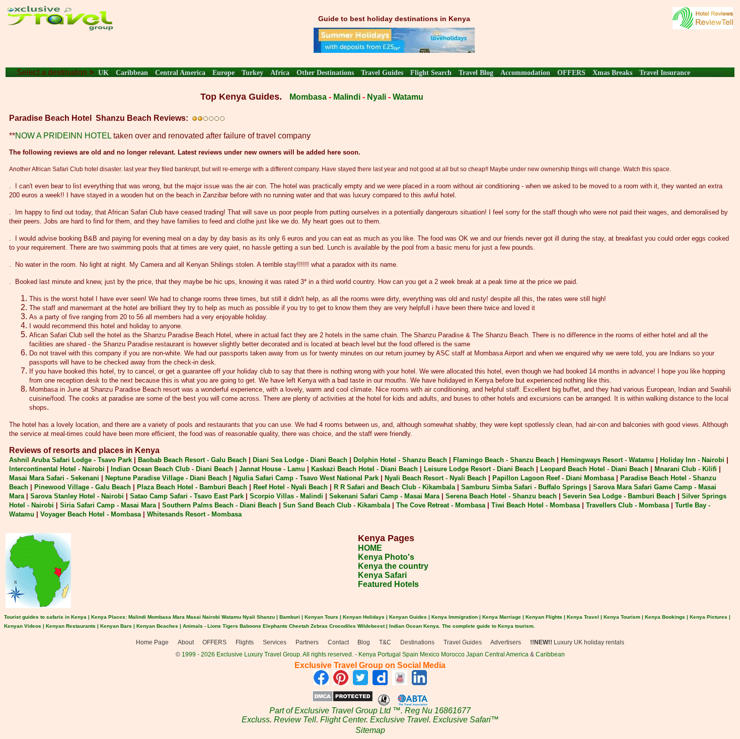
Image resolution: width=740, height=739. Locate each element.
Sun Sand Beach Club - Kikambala (336, 505)
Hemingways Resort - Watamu (607, 460)
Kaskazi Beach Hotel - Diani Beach (364, 469)
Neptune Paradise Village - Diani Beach (166, 478)
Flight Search (431, 73)
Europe (223, 73)
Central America (180, 73)
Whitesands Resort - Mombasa (194, 514)
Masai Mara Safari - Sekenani (54, 478)
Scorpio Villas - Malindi (286, 496)
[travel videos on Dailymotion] (380, 682)
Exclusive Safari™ (466, 719)
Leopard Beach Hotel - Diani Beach (594, 469)
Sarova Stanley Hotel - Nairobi (77, 496)
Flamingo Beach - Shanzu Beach (504, 460)
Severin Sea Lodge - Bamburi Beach (619, 496)
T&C (385, 642)
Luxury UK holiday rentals (577, 642)
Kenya (367, 654)
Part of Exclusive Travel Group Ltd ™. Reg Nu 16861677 (370, 710)
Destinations (417, 642)
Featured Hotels (388, 584)
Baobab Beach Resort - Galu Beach (192, 460)
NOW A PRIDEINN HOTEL (63, 135)
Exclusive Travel (399, 719)
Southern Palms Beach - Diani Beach (219, 505)
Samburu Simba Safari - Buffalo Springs (524, 487)
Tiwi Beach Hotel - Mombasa (535, 505)
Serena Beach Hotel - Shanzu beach (501, 496)
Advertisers (505, 642)
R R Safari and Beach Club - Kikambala (394, 487)
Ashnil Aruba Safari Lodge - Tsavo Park (70, 460)
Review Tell (295, 719)
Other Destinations (325, 73)
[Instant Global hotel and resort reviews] (703, 26)
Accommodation (525, 73)
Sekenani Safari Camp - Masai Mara (384, 496)
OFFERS (571, 73)
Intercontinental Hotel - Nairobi (57, 469)
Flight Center (343, 719)
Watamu (408, 97)
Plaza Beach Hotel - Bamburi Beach (192, 487)
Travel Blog (476, 73)
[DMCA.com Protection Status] (342, 699)
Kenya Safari (382, 575)
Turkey (252, 73)
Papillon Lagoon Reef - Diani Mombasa (553, 478)
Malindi (346, 97)
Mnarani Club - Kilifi (685, 469)
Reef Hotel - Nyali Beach (290, 487)
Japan (474, 654)
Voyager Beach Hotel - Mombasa (90, 514)
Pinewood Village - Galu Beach (82, 487)
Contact (338, 642)
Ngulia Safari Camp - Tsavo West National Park (306, 478)
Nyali (376, 97)
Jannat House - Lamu (272, 469)
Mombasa (308, 97)
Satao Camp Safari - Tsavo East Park (187, 496)
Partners (307, 642)
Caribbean (132, 73)
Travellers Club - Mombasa (627, 505)
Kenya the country (393, 566)
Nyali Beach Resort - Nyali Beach (435, 478)
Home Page (152, 642)
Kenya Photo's (386, 557)
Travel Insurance (664, 73)
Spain (410, 654)
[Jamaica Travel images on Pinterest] (340, 682)
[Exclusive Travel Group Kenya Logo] (60, 28)
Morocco (453, 654)
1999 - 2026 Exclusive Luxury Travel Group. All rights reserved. (267, 654)
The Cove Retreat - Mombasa (440, 505)
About (186, 642)
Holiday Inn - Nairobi (692, 460)
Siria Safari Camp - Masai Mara (108, 505)
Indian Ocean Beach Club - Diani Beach (172, 469)
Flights (245, 642)
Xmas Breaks (612, 73)
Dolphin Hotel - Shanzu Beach (400, 460)
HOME (370, 548)
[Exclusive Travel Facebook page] (321, 682)
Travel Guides (382, 73)
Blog (363, 642)
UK (103, 73)
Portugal (390, 654)
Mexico (429, 654)
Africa (279, 73)
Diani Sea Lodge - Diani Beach (300, 460)
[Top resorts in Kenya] (394, 50)
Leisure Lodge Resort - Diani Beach (479, 469)
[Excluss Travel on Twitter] (360, 682)
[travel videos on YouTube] (399, 682)
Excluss (256, 719)
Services (274, 642)
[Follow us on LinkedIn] (419, 682)
